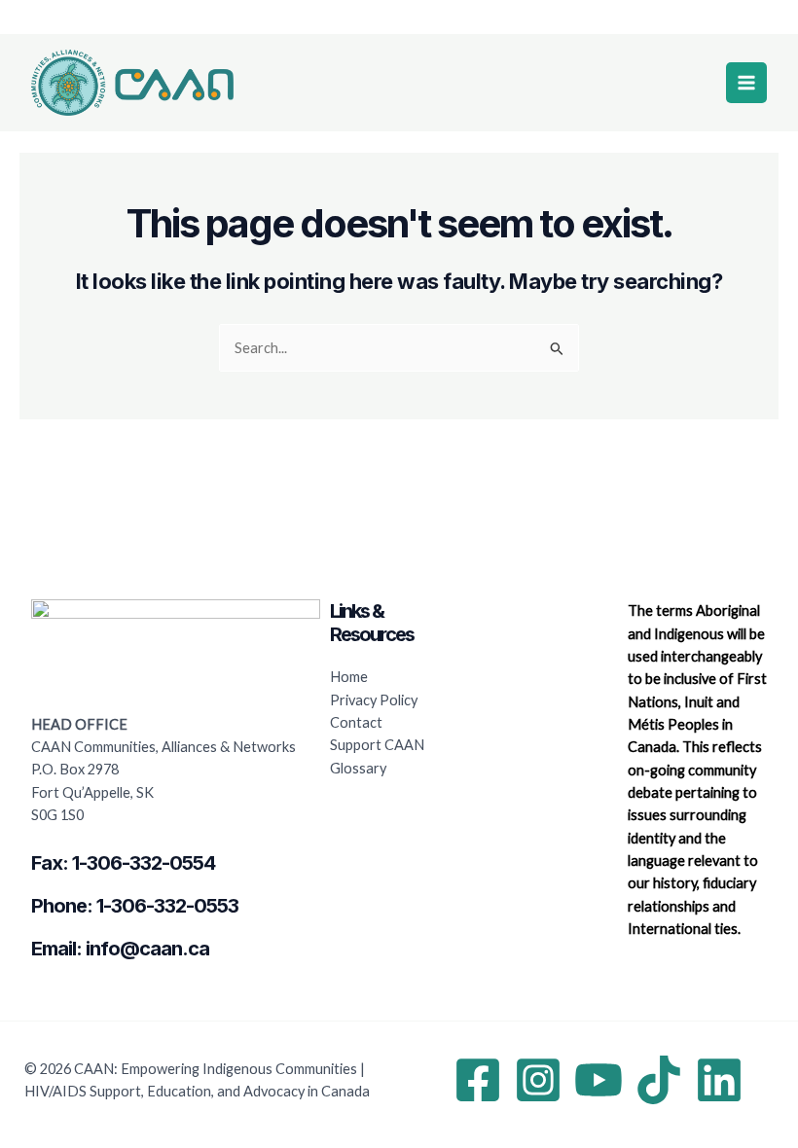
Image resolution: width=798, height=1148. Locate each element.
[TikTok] (659, 1080)
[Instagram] (538, 1080)
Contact (356, 722)
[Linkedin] (719, 1080)
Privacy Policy (373, 700)
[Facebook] (477, 1080)
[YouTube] (598, 1080)
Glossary (358, 768)
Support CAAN (377, 744)
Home (349, 676)
